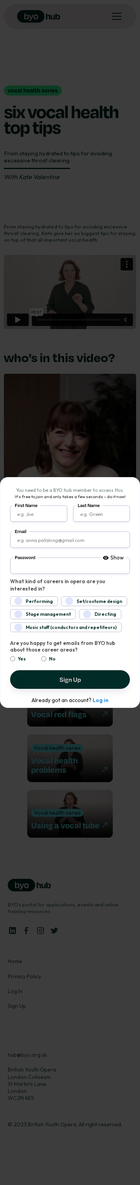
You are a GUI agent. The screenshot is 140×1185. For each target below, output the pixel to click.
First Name (26, 505)
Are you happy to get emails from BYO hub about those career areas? (62, 646)
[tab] (113, 557)
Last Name (89, 505)
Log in (100, 700)
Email (20, 531)
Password (25, 557)
